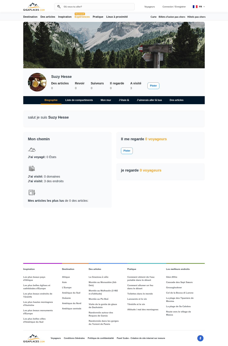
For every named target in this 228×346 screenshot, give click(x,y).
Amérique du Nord (71, 303)
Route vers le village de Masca (178, 313)
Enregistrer (180, 6)
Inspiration (65, 16)
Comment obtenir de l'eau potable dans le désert (140, 278)
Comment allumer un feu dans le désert (140, 287)
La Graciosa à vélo (98, 277)
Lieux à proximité (117, 16)
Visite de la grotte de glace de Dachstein (103, 306)
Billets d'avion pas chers (172, 16)
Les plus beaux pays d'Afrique (34, 278)
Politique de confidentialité (101, 338)
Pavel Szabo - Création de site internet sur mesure (141, 338)
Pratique (98, 16)
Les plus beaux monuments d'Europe (38, 312)
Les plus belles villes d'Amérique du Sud (34, 320)
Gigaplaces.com (34, 6)
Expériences (82, 16)
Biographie (51, 100)
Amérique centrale (71, 308)
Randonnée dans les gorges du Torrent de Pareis (104, 322)
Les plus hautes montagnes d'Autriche (38, 303)
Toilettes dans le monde (140, 293)
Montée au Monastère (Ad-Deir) (103, 284)
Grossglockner (174, 287)
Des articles (47, 16)
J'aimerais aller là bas (149, 100)
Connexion (168, 6)
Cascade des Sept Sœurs (179, 282)
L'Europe (67, 287)
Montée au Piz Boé (98, 299)
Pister (153, 85)
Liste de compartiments (79, 100)
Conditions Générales (74, 338)
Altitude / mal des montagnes (142, 309)
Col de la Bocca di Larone (179, 293)
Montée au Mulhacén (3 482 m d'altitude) (103, 292)
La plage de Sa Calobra (178, 306)
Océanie (66, 298)
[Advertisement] (114, 234)
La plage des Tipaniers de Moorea (180, 299)
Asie (64, 282)
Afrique (66, 277)
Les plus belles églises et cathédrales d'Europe (36, 287)
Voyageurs (149, 6)
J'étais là (124, 100)
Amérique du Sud (71, 293)
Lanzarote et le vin (137, 299)
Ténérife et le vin (136, 304)
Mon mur (106, 100)
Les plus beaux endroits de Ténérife (37, 295)
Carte (153, 16)
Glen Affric (171, 277)
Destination (30, 16)
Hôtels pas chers (196, 16)
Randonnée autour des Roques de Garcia (101, 314)
